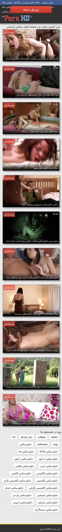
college (42, 437)
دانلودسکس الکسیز (21, 473)
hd (14, 437)
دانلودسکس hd (26, 451)
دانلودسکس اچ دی (22, 495)
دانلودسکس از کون (48, 458)
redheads (42, 444)
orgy (55, 444)
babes (54, 437)
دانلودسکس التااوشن (47, 473)
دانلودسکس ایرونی (22, 502)
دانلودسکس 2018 (49, 451)
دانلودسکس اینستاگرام (46, 509)
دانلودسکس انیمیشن (47, 495)
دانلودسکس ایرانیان (48, 502)
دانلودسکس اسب (49, 466)
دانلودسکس (26, 444)
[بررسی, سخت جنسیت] (17, 18)
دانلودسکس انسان (14, 487)
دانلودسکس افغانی (24, 466)
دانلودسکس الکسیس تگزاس (43, 487)
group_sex (26, 437)
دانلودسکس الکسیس (47, 480)
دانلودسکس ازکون (23, 458)
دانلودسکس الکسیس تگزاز (17, 480)
